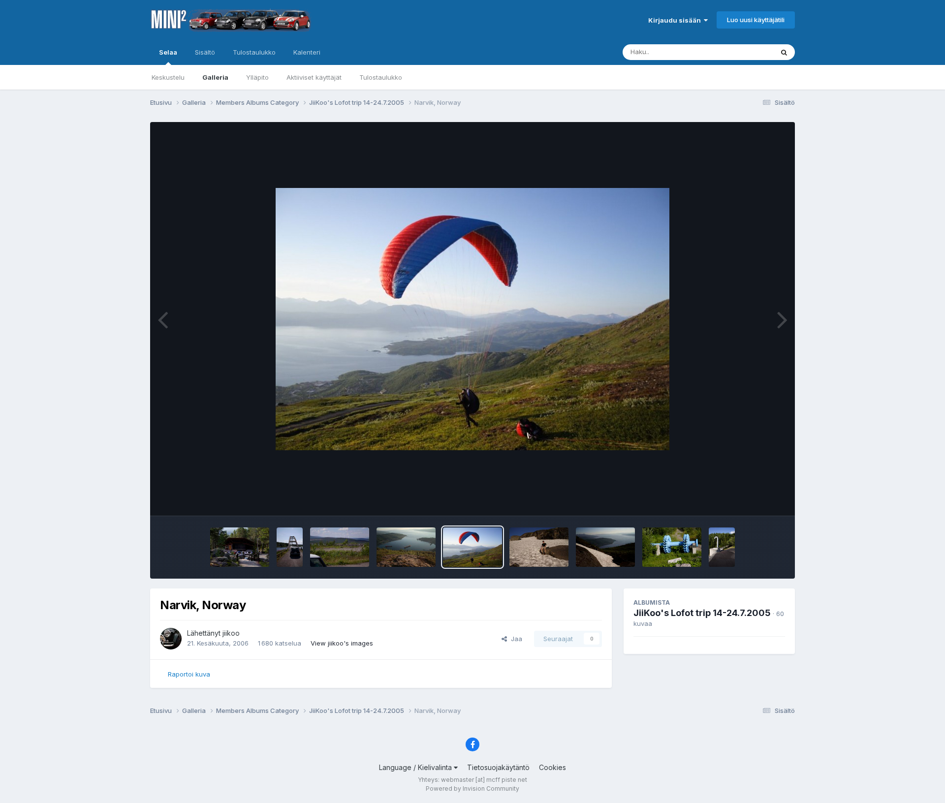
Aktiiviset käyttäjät (314, 77)
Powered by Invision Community (472, 788)
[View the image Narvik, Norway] (406, 547)
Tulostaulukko (380, 77)
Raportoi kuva (189, 674)
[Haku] (784, 52)
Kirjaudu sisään (676, 20)
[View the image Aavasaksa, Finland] (239, 547)
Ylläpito (257, 77)
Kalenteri (306, 52)
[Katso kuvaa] (472, 319)
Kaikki (751, 52)
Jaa (514, 639)
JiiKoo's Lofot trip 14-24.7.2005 (702, 613)
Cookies (552, 767)
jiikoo (231, 633)
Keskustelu (168, 77)
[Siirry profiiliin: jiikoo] (171, 638)
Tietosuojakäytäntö (498, 767)
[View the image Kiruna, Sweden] (339, 547)
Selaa (168, 52)
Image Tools (754, 498)
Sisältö (205, 52)
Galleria (215, 77)
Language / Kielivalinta (416, 767)
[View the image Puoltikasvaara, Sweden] (290, 547)
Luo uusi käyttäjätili (756, 20)
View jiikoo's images (342, 643)
